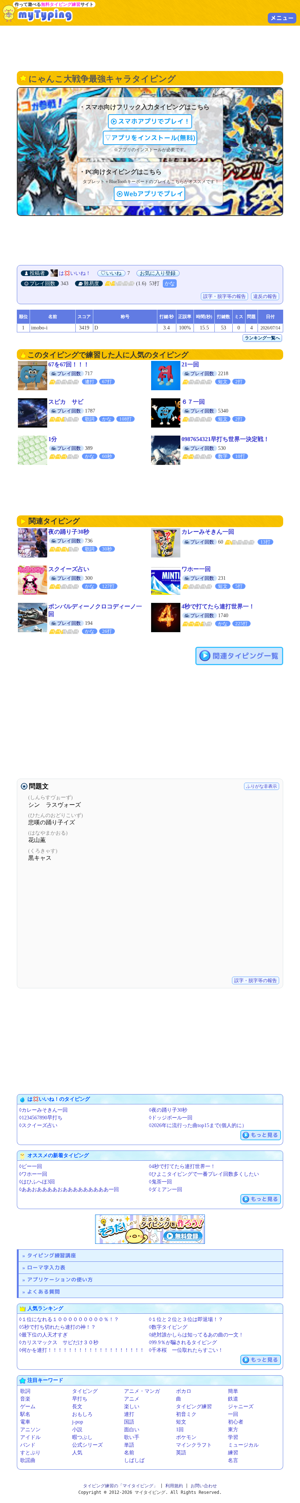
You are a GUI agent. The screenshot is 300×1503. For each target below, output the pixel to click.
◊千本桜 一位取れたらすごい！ (186, 1350)
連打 (129, 1414)
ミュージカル (243, 1445)
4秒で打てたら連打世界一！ (218, 606)
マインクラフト (194, 1445)
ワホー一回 (196, 569)
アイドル (30, 1437)
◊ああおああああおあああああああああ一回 (69, 1189)
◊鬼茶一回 (160, 1182)
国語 (129, 1422)
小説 (77, 1429)
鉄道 (233, 1399)
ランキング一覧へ (262, 337)
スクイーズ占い (68, 569)
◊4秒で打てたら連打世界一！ (182, 1166)
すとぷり (30, 1452)
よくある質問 (43, 1291)
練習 (233, 1452)
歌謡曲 (27, 1460)
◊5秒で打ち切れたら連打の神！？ (57, 1327)
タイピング (85, 1391)
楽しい (131, 1406)
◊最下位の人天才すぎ (43, 1335)
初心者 (235, 1422)
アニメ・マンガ (142, 1391)
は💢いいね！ (75, 273)
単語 (129, 1445)
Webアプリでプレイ (153, 193)
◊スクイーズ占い (38, 1125)
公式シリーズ (87, 1445)
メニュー (282, 18)
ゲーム (27, 1406)
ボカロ (183, 1391)
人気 (77, 1452)
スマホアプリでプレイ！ (154, 121)
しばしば (134, 1460)
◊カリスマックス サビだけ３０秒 (58, 1342)
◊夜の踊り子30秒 (168, 1110)
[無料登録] (150, 1229)
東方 (233, 1429)
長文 (77, 1406)
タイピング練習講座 (51, 1255)
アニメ (131, 1399)
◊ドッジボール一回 (170, 1117)
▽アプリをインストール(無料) (150, 137)
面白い (131, 1429)
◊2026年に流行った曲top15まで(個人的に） (198, 1125)
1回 (180, 1429)
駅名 (25, 1414)
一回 (233, 1414)
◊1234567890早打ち (41, 1117)
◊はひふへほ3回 (37, 1182)
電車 (25, 1422)
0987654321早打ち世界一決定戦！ (225, 439)
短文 (181, 1422)
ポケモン (186, 1437)
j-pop (77, 1422)
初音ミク (186, 1414)
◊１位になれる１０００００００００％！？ (69, 1319)
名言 (233, 1460)
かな (170, 283)
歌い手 (131, 1437)
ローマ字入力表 (46, 1267)
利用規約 (174, 1485)
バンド (27, 1445)
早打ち (79, 1399)
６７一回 (193, 402)
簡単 (233, 1391)
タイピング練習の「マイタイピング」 (120, 1485)
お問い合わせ (204, 1485)
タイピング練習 (194, 1406)
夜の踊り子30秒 (68, 532)
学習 (233, 1437)
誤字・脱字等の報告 (224, 296)
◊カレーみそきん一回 (43, 1110)
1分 (52, 439)
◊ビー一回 (30, 1166)
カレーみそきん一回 (207, 532)
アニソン (30, 1429)
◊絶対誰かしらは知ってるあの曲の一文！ (196, 1335)
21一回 (190, 364)
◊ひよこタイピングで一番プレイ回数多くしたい (204, 1174)
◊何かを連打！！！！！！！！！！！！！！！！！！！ (82, 1350)
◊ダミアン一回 (165, 1189)
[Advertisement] (150, 47)
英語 (181, 1452)
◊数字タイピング (168, 1327)
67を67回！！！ (68, 364)
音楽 (25, 1399)
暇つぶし (82, 1437)
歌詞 (25, 1391)
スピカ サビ (65, 402)
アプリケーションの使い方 (60, 1279)
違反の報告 (265, 296)
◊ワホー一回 (33, 1174)
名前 (129, 1452)
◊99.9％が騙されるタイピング (183, 1342)
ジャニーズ (241, 1406)
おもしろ (82, 1414)
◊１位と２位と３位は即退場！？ (186, 1319)
